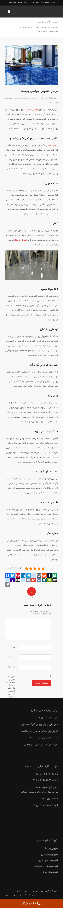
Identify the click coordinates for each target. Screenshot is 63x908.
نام (13, 647)
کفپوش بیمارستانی (49, 854)
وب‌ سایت (11, 666)
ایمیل (12, 656)
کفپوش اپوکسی (52, 145)
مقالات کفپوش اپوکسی (30, 27)
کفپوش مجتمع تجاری (48, 860)
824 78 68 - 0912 (15, 2)
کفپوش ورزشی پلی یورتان (46, 866)
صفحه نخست (45, 27)
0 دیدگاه (43, 98)
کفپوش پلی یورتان (49, 872)
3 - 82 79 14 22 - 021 (33, 2)
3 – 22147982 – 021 (44, 780)
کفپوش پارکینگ (20, 240)
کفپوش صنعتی (32, 109)
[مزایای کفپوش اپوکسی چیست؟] (31, 65)
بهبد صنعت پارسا (29, 891)
